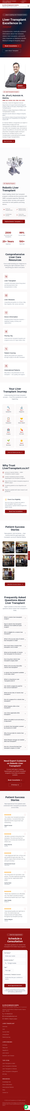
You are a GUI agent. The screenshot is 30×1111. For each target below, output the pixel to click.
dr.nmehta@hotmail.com (10, 1016)
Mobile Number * (9, 960)
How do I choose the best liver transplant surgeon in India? (13, 747)
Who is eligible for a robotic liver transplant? (13, 633)
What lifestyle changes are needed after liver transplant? (14, 740)
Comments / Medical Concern (12, 974)
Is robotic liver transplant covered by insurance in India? (13, 727)
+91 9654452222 (8, 1013)
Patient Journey (6, 1037)
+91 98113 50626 (24, 1)
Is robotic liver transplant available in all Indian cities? (14, 673)
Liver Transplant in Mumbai (9, 1066)
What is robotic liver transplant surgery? (13, 618)
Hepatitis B (5, 1050)
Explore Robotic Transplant (13, 221)
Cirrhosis (4, 1045)
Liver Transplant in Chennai (9, 1068)
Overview (4, 1026)
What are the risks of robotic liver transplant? (13, 693)
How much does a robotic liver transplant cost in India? (13, 646)
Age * (5, 967)
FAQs (3, 1090)
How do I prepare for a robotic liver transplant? (14, 700)
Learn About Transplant (11, 50)
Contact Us (5, 1092)
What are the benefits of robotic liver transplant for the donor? (13, 653)
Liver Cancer (5, 1053)
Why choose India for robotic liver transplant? (14, 733)
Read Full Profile (8, 141)
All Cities (4, 1074)
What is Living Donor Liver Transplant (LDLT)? (11, 680)
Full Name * (7, 953)
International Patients (8, 1087)
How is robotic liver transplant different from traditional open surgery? (13, 625)
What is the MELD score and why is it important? (14, 720)
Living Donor (5, 1034)
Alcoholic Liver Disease (8, 1055)
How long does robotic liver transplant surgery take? (12, 659)
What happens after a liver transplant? (11, 706)
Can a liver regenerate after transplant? (12, 713)
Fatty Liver (5, 1047)
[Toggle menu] (28, 6)
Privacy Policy (11, 990)
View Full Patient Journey (14, 452)
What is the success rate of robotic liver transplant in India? (14, 639)
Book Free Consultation (16, 511)
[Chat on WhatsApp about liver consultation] (26, 1107)
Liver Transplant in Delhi (8, 1063)
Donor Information (7, 1084)
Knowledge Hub (6, 1082)
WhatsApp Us (15, 785)
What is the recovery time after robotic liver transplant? (13, 666)
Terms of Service (19, 990)
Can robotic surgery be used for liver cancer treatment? (13, 686)
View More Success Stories (14, 584)
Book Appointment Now (15, 985)
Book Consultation (11, 46)
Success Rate (5, 1032)
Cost (3, 1029)
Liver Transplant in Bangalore (10, 1071)
